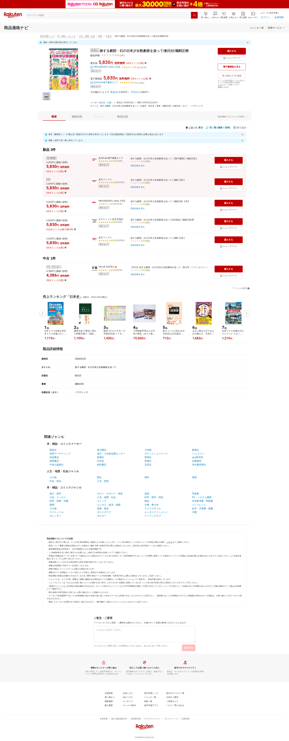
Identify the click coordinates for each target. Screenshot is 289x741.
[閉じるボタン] (248, 42)
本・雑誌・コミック (67, 36)
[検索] (194, 15)
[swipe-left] (42, 313)
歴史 (100, 36)
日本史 (109, 36)
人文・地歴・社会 (87, 36)
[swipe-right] (246, 313)
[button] (215, 15)
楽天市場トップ (47, 36)
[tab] (54, 117)
